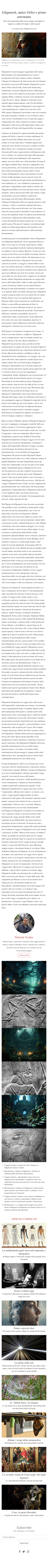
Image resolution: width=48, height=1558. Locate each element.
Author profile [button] (24, 955)
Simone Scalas (30, 29)
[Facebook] (19, 1551)
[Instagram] (28, 1551)
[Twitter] (23, 1551)
